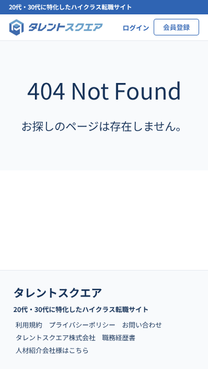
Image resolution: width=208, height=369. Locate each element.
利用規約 (29, 324)
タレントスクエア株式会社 (55, 337)
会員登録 (176, 27)
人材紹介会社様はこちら (52, 350)
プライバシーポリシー (82, 324)
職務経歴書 (118, 337)
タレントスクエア (57, 292)
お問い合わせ (142, 324)
